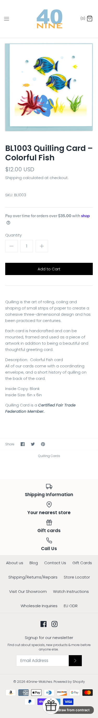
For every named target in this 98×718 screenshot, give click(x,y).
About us (14, 562)
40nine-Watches (39, 681)
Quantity (13, 235)
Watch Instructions (71, 591)
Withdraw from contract (70, 710)
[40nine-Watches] (49, 19)
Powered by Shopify (69, 681)
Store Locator (77, 577)
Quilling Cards (49, 456)
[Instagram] (54, 624)
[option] (49, 87)
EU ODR (71, 606)
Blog (34, 562)
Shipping (13, 177)
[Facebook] (44, 624)
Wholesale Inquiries (39, 606)
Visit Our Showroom (28, 591)
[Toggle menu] (6, 18)
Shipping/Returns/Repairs (32, 577)
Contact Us (55, 562)
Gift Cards (82, 562)
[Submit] (75, 660)
